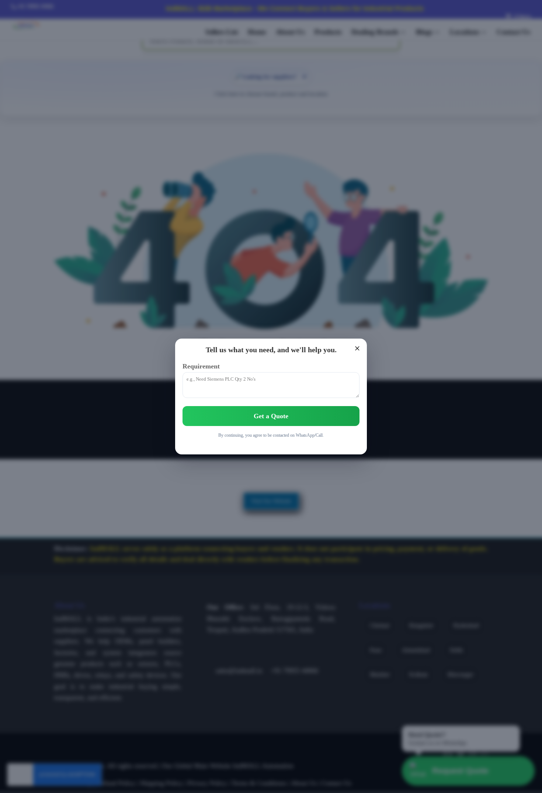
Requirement (201, 366)
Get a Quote (271, 416)
